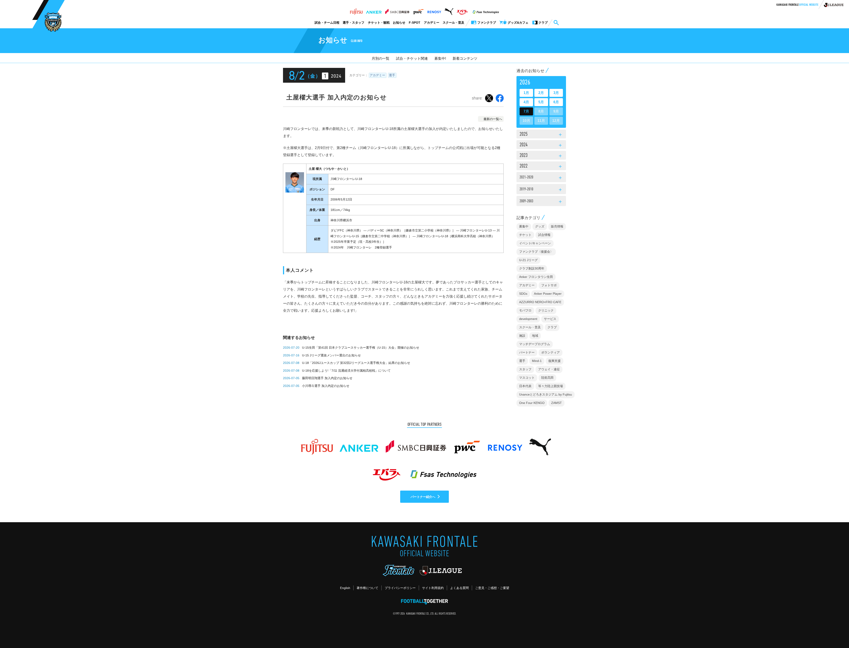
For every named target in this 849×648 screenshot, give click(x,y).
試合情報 (544, 235)
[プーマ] (448, 10)
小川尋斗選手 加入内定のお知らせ (325, 386)
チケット (525, 235)
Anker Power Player (548, 293)
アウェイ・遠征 (549, 369)
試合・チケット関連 (412, 58)
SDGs (523, 293)
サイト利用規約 (433, 588)
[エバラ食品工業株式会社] (462, 10)
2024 (541, 145)
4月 (526, 102)
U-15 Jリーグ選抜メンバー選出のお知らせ (331, 355)
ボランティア (550, 352)
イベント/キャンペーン (535, 243)
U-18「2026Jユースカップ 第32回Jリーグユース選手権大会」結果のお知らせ (356, 363)
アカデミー (431, 22)
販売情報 (557, 226)
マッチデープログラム (534, 344)
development (528, 319)
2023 (541, 156)
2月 (541, 93)
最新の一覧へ (493, 119)
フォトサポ (549, 285)
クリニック (546, 310)
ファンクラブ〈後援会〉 (536, 251)
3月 (556, 93)
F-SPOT (414, 22)
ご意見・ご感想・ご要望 (492, 588)
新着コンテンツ (465, 58)
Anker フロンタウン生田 (536, 277)
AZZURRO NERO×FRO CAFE (540, 302)
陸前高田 (547, 377)
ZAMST (556, 403)
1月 (526, 93)
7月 (526, 111)
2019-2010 (541, 190)
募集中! (440, 58)
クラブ (552, 327)
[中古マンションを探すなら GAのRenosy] (434, 10)
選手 (392, 75)
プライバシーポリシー (400, 588)
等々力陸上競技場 (550, 386)
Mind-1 (537, 361)
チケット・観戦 (379, 22)
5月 (541, 102)
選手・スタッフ (353, 22)
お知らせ (399, 22)
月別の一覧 (380, 58)
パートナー (527, 352)
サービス (550, 319)
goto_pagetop (835, 632)
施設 (522, 335)
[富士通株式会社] (356, 10)
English (345, 588)
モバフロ (525, 310)
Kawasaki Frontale (797, 5)
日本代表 (525, 386)
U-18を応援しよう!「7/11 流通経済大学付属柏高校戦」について (346, 370)
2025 (541, 135)
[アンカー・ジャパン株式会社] (374, 10)
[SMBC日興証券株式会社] (397, 10)
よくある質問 (459, 588)
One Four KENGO (532, 403)
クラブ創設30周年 (531, 268)
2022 (541, 166)
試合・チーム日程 (327, 22)
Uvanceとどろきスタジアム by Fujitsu (545, 394)
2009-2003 (541, 202)
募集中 (523, 226)
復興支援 (554, 361)
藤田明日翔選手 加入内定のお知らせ (327, 378)
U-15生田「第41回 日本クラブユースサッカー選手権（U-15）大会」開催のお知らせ (360, 347)
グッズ (539, 226)
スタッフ (525, 369)
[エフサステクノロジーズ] (486, 10)
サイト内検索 (556, 22)
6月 (556, 102)
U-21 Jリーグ (528, 260)
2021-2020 (541, 178)
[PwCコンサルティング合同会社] (418, 10)
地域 (535, 335)
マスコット (527, 377)
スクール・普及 (453, 22)
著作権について (367, 588)
